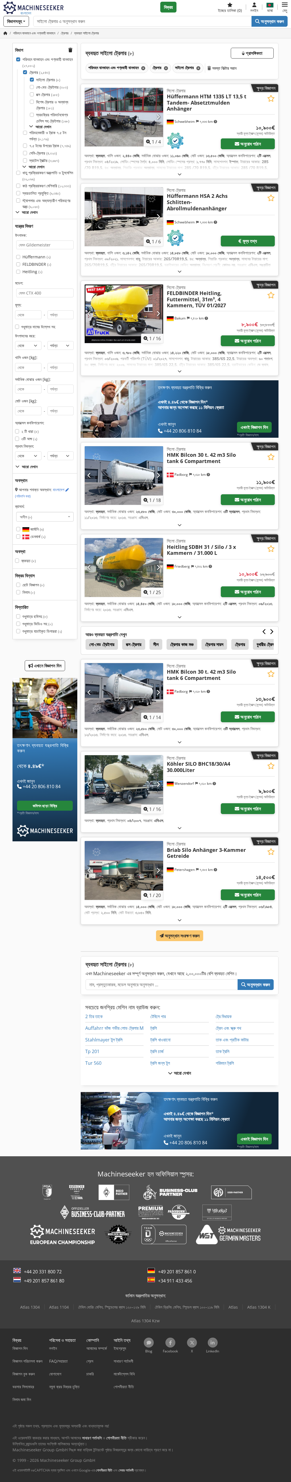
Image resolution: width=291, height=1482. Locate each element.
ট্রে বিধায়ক (224, 1016)
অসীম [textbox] (26, 517)
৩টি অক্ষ (29, 438)
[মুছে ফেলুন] (143, 68)
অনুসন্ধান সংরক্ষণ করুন (182, 936)
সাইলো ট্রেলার (48, 79)
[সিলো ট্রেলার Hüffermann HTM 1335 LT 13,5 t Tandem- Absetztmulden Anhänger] (124, 117)
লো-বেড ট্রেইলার (52, 87)
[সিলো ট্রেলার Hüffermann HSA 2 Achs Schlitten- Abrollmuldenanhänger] (124, 216)
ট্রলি (153, 1028)
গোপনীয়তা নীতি (104, 1470)
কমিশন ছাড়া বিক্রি (45, 805)
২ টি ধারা (30, 431)
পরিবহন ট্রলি (225, 1063)
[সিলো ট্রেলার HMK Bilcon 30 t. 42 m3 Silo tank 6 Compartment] (124, 475)
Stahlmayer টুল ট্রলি (103, 1040)
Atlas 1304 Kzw (145, 1320)
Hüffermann (36, 257)
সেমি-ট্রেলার (43, 153)
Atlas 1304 (30, 1307)
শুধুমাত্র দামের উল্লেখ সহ (38, 326)
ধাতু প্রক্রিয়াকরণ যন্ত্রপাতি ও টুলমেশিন (47, 176)
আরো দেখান (182, 1073)
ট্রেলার (39, 72)
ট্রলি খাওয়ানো (160, 1040)
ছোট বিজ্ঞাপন (33, 585)
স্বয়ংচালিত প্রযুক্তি (41, 193)
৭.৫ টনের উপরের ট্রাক (50, 145)
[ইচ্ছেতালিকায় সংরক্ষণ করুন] (271, 98)
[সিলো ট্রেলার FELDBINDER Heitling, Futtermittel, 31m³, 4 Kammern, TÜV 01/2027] (124, 314)
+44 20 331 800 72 (43, 1272)
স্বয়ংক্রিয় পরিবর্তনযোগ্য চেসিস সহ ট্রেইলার (52, 118)
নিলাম (28, 592)
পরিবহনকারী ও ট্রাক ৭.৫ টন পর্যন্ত (47, 136)
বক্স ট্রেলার (47, 94)
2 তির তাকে (94, 1016)
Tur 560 (93, 1063)
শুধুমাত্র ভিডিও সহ (37, 623)
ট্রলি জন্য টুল (160, 1063)
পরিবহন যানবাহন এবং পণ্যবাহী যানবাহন (47, 62)
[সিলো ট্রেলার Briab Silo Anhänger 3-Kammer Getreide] (124, 870)
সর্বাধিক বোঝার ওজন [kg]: (33, 379)
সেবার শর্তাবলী (126, 1470)
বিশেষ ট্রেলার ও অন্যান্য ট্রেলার (52, 105)
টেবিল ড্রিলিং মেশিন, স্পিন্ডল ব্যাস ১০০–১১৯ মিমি (187, 1307)
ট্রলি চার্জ (157, 1051)
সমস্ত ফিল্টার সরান (224, 68)
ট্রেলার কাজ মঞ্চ (182, 644)
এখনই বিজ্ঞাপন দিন (254, 427)
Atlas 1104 (59, 1307)
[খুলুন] (179, 174)
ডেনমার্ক (37, 536)
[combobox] (45, 517)
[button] (285, 7)
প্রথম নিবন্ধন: (24, 446)
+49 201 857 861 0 (177, 1272)
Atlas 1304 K (259, 1307)
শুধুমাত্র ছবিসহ (34, 616)
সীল (156, 644)
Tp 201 (92, 1051)
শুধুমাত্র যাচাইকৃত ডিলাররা (42, 631)
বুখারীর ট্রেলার (267, 644)
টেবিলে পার (158, 1016)
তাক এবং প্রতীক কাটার (232, 1040)
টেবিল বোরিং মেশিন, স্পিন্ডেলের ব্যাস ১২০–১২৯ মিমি (112, 1307)
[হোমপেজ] (5, 33)
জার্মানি (36, 529)
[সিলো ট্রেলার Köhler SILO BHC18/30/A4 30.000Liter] (124, 784)
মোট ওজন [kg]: (26, 401)
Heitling (32, 271)
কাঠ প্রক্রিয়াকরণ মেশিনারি (46, 185)
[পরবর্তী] (158, 117)
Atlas (233, 1307)
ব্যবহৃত (28, 560)
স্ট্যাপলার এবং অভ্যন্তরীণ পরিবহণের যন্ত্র (46, 203)
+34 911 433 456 (175, 1281)
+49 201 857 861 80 (44, 1281)
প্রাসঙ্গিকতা (253, 53)
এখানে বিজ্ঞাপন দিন (47, 666)
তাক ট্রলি (222, 1051)
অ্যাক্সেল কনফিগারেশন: (29, 422)
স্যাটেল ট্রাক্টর (44, 160)
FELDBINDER (36, 264)
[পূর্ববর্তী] (89, 117)
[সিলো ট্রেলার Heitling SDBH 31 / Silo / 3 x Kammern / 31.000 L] (124, 567)
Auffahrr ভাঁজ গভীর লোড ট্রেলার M (114, 1028)
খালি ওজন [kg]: (26, 357)
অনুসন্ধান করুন (272, 21)
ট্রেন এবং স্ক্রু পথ (228, 1028)
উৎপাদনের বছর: (25, 336)
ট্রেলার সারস (214, 644)
